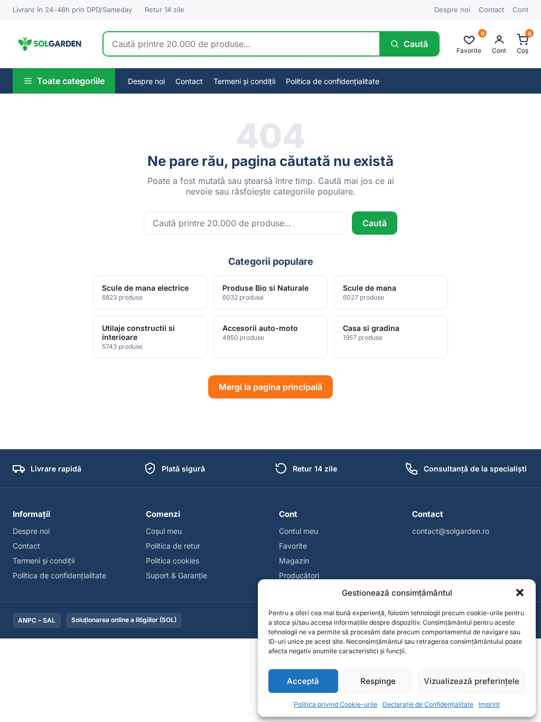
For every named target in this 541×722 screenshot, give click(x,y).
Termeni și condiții (244, 81)
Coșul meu (164, 530)
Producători (299, 575)
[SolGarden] (49, 44)
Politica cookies (172, 560)
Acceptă (303, 681)
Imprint (489, 704)
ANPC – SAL (36, 620)
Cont (520, 9)
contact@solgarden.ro (450, 530)
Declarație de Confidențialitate (428, 704)
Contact (491, 9)
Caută (374, 223)
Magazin (294, 560)
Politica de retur (173, 545)
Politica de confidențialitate (332, 81)
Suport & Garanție (176, 575)
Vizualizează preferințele (471, 681)
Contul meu (298, 530)
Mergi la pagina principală (270, 387)
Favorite (293, 545)
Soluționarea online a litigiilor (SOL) (123, 620)
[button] (520, 592)
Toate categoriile (71, 81)
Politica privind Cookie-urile (335, 704)
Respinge (378, 681)
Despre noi (452, 9)
